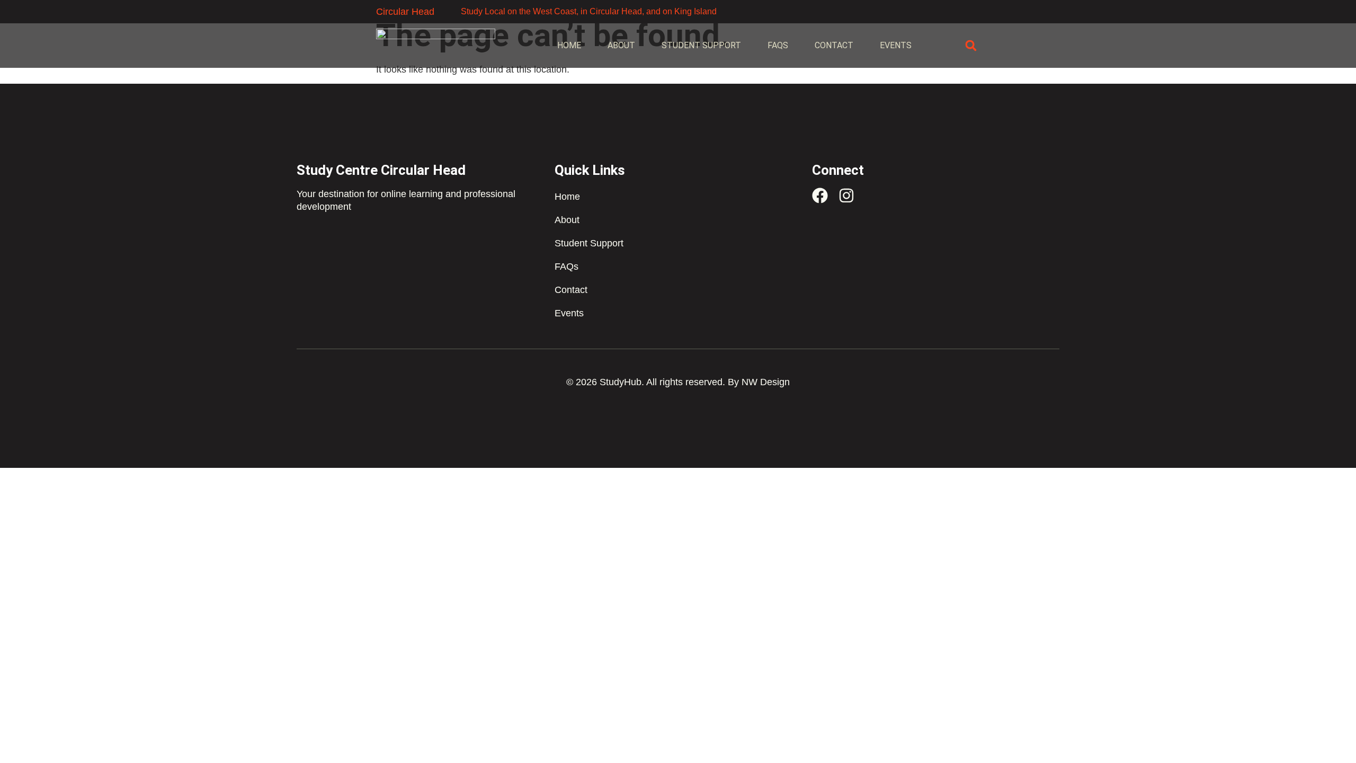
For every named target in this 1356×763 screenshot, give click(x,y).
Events (896, 45)
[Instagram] (846, 195)
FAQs (778, 45)
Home (569, 45)
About (621, 45)
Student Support (701, 45)
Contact (834, 45)
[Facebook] (820, 195)
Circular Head (405, 11)
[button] (970, 46)
